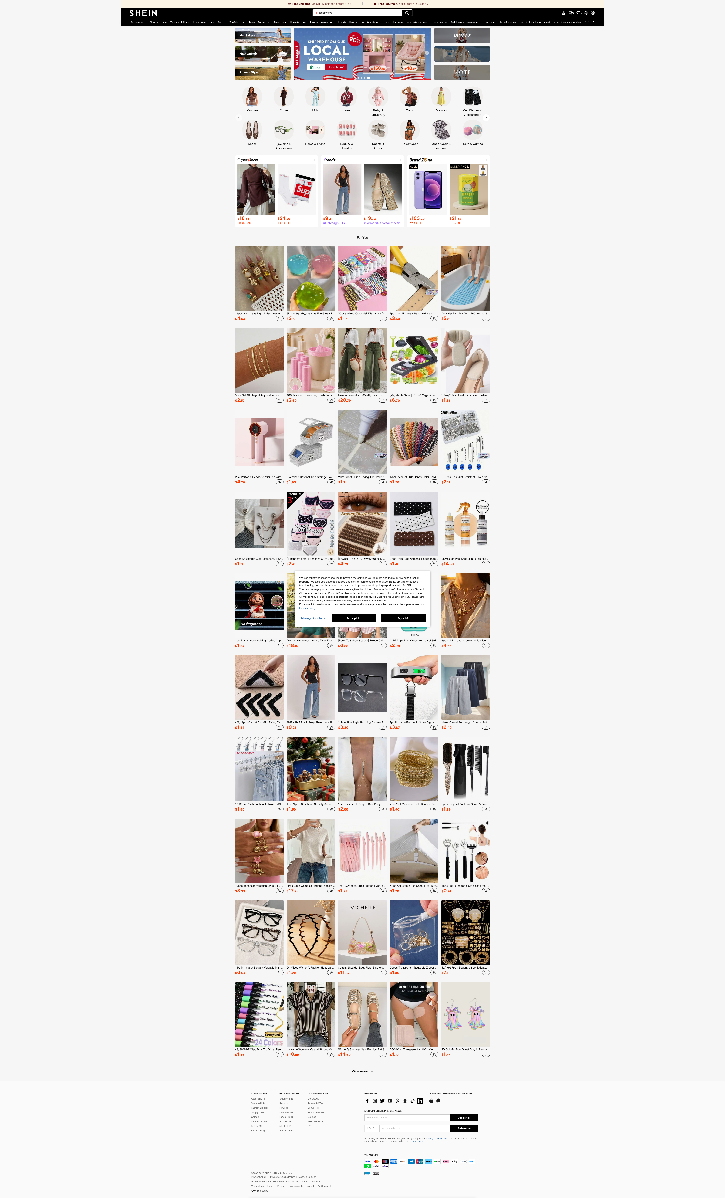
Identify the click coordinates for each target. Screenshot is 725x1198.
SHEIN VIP (285, 1126)
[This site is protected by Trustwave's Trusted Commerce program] (367, 1173)
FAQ (310, 1126)
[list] (394, 1101)
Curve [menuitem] (221, 21)
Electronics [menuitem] (490, 21)
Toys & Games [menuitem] (508, 21)
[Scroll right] (593, 22)
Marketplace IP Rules (262, 1186)
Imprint (310, 1186)
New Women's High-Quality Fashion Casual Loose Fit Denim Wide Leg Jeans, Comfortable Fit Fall (362, 395)
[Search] (407, 13)
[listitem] (259, 284)
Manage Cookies (307, 1177)
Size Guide (285, 1121)
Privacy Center (258, 1177)
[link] (241, 4)
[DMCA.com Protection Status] (376, 1173)
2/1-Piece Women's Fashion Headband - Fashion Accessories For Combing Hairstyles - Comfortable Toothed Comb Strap (311, 967)
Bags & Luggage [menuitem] (393, 21)
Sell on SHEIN (286, 1130)
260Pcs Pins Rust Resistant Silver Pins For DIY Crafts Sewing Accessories (465, 477)
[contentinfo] (421, 1163)
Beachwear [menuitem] (199, 21)
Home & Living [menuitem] (298, 21)
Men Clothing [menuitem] (236, 21)
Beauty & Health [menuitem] (347, 21)
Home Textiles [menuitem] (439, 21)
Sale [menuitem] (164, 21)
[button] (586, 13)
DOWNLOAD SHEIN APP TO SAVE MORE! (451, 1093)
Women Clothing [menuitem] (179, 21)
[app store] (431, 1102)
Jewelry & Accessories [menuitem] (322, 21)
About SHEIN (258, 1099)
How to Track (286, 1117)
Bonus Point (314, 1108)
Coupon (312, 1117)
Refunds (283, 1108)
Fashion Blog (258, 1130)
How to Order (286, 1112)
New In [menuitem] (154, 21)
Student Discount (260, 1121)
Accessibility (296, 1186)
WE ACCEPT (371, 1155)
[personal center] (563, 13)
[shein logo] (143, 13)
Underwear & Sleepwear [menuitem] (272, 21)
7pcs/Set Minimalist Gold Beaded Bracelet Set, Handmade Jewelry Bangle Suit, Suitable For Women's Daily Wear (414, 804)
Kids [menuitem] (212, 21)
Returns (283, 1103)
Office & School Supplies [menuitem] (567, 21)
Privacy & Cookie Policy (438, 1138)
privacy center (416, 1141)
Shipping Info (286, 1099)
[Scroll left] (588, 22)
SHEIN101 (256, 1126)
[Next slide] (427, 53)
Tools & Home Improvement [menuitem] (534, 21)
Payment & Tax (315, 1103)
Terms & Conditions (312, 1181)
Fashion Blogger (259, 1108)
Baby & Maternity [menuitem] (371, 21)
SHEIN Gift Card (316, 1121)
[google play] (438, 1102)
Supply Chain (258, 1112)
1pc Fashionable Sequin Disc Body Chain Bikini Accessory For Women (362, 804)
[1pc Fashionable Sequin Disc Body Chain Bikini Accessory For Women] (362, 769)
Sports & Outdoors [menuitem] (417, 21)
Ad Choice (323, 1186)
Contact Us (313, 1099)
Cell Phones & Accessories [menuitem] (465, 21)
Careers (255, 1117)
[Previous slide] (298, 53)
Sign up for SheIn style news (383, 1111)
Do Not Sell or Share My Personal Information (274, 1181)
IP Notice (281, 1186)
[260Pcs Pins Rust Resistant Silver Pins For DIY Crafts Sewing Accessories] (465, 442)
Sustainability (258, 1103)
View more (360, 1071)
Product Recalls (316, 1112)
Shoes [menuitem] (251, 21)
